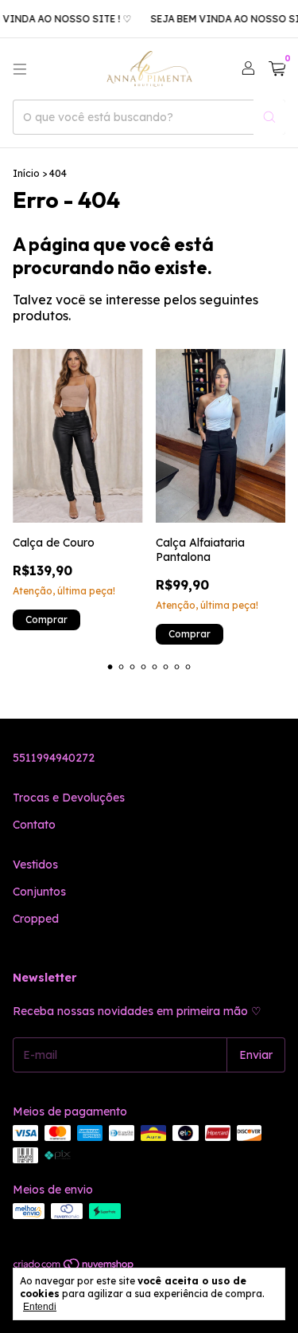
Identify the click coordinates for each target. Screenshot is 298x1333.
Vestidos (35, 864)
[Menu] (20, 69)
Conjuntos (39, 891)
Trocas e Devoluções (69, 797)
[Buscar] (269, 117)
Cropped (36, 919)
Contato (34, 824)
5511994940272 (54, 758)
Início (26, 173)
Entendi (39, 1306)
